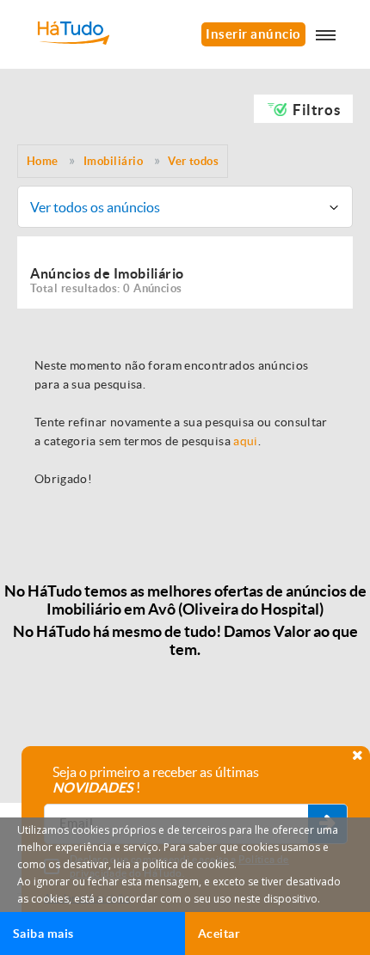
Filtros (316, 109)
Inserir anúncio (253, 34)
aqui (245, 441)
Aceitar (219, 933)
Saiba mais (43, 933)
